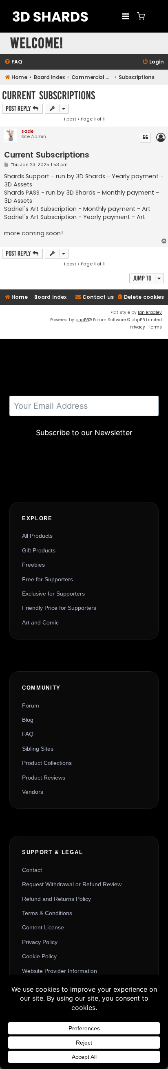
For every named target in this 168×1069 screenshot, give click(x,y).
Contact (32, 870)
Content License (43, 927)
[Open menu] (125, 16)
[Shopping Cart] (141, 16)
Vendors (32, 792)
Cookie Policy (39, 956)
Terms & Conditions (47, 913)
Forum (30, 705)
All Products (37, 535)
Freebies (33, 564)
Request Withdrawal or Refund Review (72, 884)
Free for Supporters (47, 579)
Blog (27, 719)
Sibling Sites (37, 748)
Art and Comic (40, 622)
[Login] (154, 16)
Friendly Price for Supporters (59, 608)
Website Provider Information (59, 971)
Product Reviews (43, 777)
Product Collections (47, 763)
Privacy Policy (39, 942)
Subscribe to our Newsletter (84, 432)
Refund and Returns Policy (56, 899)
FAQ (27, 734)
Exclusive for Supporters (53, 593)
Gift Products (38, 550)
